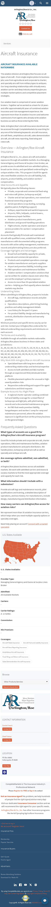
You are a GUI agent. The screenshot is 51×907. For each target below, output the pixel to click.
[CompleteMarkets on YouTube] (25, 885)
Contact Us (25, 28)
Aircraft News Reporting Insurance (14, 647)
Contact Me (7, 729)
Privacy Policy (38, 891)
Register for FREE (20, 791)
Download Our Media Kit (9, 877)
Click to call (27, 34)
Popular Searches (7, 842)
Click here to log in (8, 823)
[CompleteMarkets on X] (30, 885)
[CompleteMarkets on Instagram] (35, 885)
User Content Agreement (16, 893)
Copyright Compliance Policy (37, 893)
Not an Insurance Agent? (12, 796)
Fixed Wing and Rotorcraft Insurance (15, 657)
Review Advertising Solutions (11, 874)
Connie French (7, 725)
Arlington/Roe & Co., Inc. (12, 810)
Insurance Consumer (27, 803)
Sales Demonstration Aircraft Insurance (16, 661)
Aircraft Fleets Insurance (10, 643)
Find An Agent (5, 860)
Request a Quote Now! (10, 687)
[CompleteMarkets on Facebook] (20, 885)
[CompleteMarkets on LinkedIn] (15, 885)
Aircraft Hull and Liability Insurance (35, 643)
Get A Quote (5, 857)
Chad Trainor (7, 736)
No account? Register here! (12, 826)
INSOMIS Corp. (37, 903)
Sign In (32, 791)
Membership (5, 839)
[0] (20, 24)
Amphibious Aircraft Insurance (13, 652)
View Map (6, 766)
